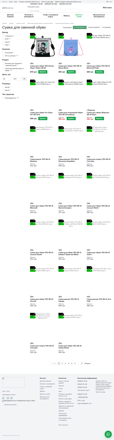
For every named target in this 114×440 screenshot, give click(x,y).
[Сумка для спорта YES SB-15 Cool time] (99, 140)
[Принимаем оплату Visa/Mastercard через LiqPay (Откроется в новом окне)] (18, 400)
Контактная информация (63, 414)
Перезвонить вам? (33, 7)
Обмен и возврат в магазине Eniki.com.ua (68, 2)
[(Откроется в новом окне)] (8, 398)
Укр (111, 1)
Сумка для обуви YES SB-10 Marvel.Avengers (69, 207)
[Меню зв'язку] (108, 434)
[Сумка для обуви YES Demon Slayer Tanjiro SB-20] (42, 47)
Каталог (4, 2)
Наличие (6, 49)
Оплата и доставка (47, 2)
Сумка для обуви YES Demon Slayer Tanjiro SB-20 (42, 67)
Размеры (6, 84)
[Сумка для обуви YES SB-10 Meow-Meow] (70, 47)
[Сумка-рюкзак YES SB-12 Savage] (70, 280)
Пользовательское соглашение (65, 419)
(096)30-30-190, (51, 4)
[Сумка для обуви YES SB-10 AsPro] (99, 233)
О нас (11, 2)
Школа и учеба (78, 16)
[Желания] (94, 8)
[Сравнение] (89, 8)
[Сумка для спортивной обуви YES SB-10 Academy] (70, 93)
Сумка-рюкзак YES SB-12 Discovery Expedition (68, 160)
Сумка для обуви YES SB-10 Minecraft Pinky (98, 67)
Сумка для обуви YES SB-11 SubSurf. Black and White (69, 253)
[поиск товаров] (76, 11)
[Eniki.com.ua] (13, 382)
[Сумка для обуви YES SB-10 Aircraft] (42, 280)
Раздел (5, 60)
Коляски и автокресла (29, 16)
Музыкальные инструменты (99, 16)
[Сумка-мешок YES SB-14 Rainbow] (42, 140)
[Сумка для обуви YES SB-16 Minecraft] (42, 187)
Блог (15, 2)
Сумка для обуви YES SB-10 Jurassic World (98, 207)
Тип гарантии (8, 94)
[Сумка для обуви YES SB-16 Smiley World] (70, 327)
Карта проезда (100, 392)
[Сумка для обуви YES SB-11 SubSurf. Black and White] (70, 233)
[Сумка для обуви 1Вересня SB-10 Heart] (99, 93)
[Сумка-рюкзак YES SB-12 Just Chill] (99, 280)
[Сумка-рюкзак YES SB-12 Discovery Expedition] (70, 140)
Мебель (67, 16)
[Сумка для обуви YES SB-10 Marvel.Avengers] (70, 187)
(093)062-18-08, (36, 4)
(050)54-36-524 (65, 4)
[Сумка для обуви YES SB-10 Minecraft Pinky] (99, 47)
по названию (106, 27)
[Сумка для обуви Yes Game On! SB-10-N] (42, 93)
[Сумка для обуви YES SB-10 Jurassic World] (99, 187)
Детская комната (10, 16)
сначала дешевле (94, 27)
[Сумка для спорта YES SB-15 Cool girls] (42, 327)
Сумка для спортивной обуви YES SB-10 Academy (70, 113)
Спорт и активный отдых (50, 16)
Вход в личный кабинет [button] (64, 382)
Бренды (61, 411)
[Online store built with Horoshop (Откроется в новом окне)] (10, 437)
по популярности (79, 27)
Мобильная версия (10, 404)
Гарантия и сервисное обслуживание (66, 407)
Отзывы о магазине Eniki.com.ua (29, 2)
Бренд (5, 32)
